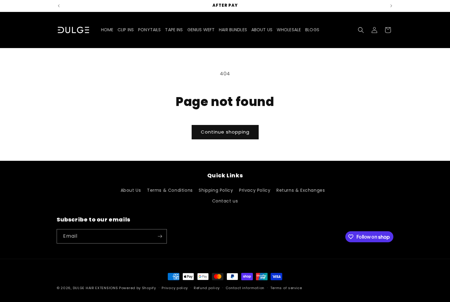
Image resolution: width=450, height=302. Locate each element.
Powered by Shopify (137, 287)
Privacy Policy (254, 190)
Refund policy (207, 287)
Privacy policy (175, 287)
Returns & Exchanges (300, 190)
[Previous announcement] (59, 6)
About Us (131, 190)
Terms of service (286, 287)
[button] (361, 30)
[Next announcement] (391, 6)
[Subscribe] (160, 236)
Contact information (245, 287)
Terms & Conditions (170, 190)
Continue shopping (225, 132)
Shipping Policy (216, 190)
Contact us (225, 201)
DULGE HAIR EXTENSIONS (95, 287)
